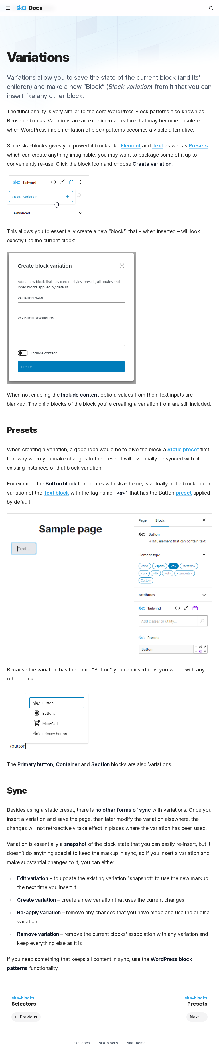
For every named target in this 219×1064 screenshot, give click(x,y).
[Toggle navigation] (8, 8)
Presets (198, 146)
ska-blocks (108, 1043)
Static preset (183, 449)
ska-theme (136, 1043)
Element (131, 146)
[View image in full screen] (109, 586)
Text (157, 146)
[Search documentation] (211, 8)
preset (184, 493)
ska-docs (82, 1043)
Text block (56, 493)
